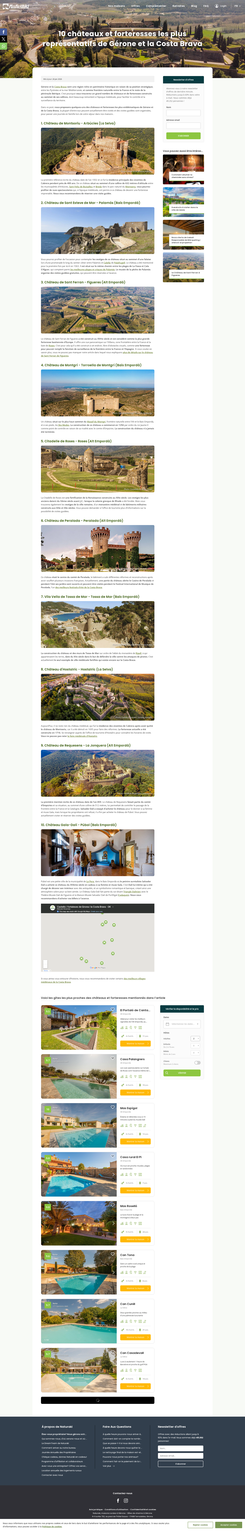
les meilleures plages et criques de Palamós (92, 269)
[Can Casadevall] (79, 1370)
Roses (52, 345)
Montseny (130, 186)
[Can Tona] (79, 1272)
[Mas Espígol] (79, 1125)
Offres (135, 6)
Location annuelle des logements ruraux (62, 1470)
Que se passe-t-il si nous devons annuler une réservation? (122, 1443)
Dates (166, 1017)
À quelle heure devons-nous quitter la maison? (122, 1447)
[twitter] (3, 39)
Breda (99, 186)
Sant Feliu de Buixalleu (81, 186)
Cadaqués (123, 895)
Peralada (72, 521)
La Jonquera (96, 745)
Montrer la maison (135, 1043)
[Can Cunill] (79, 1321)
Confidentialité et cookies (143, 1509)
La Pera (90, 881)
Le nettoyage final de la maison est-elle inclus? (122, 1452)
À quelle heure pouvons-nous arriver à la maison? (122, 1434)
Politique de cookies (52, 1526)
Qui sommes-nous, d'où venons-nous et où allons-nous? (64, 1438)
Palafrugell (119, 262)
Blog (194, 6)
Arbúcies (91, 123)
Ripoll (138, 653)
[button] (107, 1027)
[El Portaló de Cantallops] (79, 1027)
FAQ (206, 6)
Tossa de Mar (76, 597)
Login (223, 6)
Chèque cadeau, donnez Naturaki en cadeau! (64, 1457)
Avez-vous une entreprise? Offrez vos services (64, 1466)
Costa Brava (60, 86)
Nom (168, 107)
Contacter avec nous (52, 1475)
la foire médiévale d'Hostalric (82, 736)
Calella (107, 262)
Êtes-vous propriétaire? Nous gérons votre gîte (64, 1434)
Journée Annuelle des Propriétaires (59, 1452)
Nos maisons (116, 6)
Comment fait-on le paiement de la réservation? (122, 1461)
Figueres (94, 282)
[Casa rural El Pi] (79, 1174)
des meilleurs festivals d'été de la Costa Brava (78, 587)
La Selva (107, 123)
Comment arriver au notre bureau (59, 1447)
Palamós (106, 203)
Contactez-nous (122, 1493)
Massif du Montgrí (96, 421)
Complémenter (156, 6)
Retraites (179, 6)
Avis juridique (96, 1509)
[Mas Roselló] (79, 1223)
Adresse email (173, 120)
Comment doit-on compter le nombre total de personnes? (122, 1438)
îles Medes (63, 425)
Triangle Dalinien (132, 891)
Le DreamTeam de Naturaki (55, 1443)
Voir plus (107, 1466)
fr (236, 6)
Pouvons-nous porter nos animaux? (120, 1457)
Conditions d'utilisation (116, 1509)
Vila (47, 597)
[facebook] (3, 31)
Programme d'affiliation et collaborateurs (62, 1461)
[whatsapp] (3, 46)
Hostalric (70, 669)
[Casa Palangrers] (79, 1076)
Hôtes (166, 1033)
